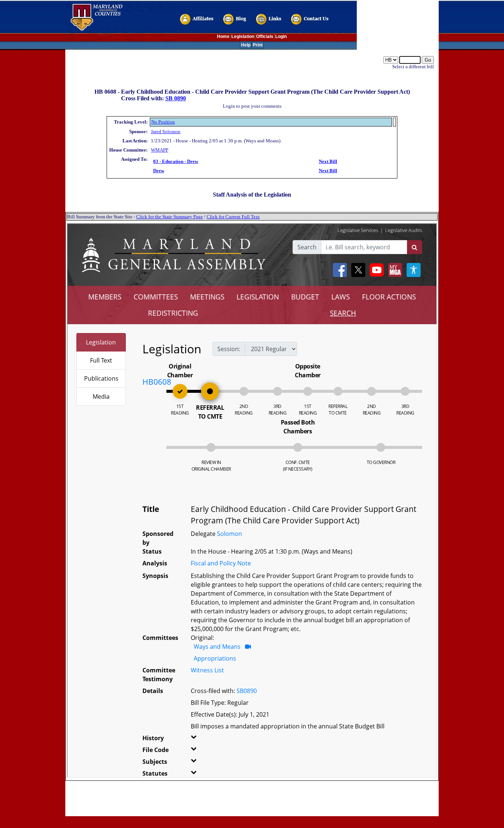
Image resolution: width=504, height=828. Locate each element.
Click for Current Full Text (233, 216)
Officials (264, 36)
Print (258, 45)
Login (281, 36)
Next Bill (328, 161)
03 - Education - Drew (175, 161)
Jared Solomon (165, 131)
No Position (163, 122)
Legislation (242, 36)
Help (246, 45)
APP (164, 150)
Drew (158, 170)
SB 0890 (175, 98)
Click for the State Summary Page (169, 216)
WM (155, 150)
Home (223, 36)
